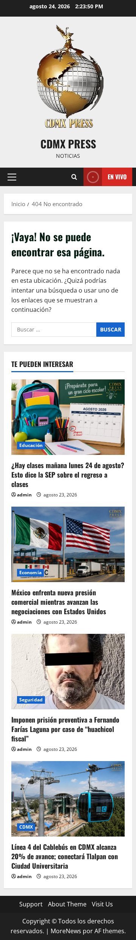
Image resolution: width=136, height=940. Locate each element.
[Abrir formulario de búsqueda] (74, 177)
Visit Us (102, 904)
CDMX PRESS (68, 143)
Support (31, 904)
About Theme (67, 904)
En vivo (117, 176)
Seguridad (31, 700)
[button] (12, 177)
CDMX (26, 827)
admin (24, 495)
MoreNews (66, 931)
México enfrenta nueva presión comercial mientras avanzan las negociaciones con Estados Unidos (58, 601)
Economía (30, 572)
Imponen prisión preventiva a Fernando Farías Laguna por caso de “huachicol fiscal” (65, 729)
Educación (31, 445)
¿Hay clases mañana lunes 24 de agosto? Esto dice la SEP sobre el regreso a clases (67, 474)
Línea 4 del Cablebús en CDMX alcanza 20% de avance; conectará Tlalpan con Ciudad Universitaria (64, 856)
